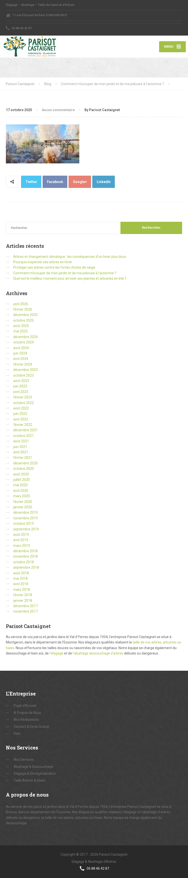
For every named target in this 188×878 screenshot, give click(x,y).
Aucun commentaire (58, 110)
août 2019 (21, 535)
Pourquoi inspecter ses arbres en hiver (42, 262)
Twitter (31, 182)
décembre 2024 (25, 337)
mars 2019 (21, 546)
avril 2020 (20, 491)
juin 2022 (20, 414)
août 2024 (21, 348)
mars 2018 (21, 589)
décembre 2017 (25, 606)
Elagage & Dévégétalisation (35, 773)
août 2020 (21, 474)
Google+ (80, 182)
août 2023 (21, 381)
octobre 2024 (23, 342)
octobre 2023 (23, 375)
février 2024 (22, 364)
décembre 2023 (25, 370)
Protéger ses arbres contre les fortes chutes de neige (54, 267)
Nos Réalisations (26, 719)
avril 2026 (20, 304)
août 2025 (21, 326)
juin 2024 (20, 353)
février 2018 (22, 595)
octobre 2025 (23, 320)
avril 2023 (20, 392)
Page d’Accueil (25, 706)
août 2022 (21, 408)
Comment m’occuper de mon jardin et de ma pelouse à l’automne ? (64, 273)
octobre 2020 (23, 469)
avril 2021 (20, 452)
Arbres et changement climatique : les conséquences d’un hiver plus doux (69, 257)
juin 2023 (20, 386)
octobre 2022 (23, 403)
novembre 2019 (25, 518)
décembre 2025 (25, 315)
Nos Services (24, 759)
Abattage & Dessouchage (33, 767)
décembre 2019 (25, 512)
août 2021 (21, 441)
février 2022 (22, 425)
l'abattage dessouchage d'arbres (98, 653)
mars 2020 (21, 496)
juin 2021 (20, 447)
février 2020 (22, 502)
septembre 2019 (26, 529)
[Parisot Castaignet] (29, 47)
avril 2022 (20, 419)
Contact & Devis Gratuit (31, 727)
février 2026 (22, 309)
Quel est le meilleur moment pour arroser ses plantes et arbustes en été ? (69, 278)
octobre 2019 (23, 523)
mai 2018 (20, 578)
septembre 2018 (26, 567)
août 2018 (21, 573)
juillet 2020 (21, 480)
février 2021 (22, 457)
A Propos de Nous (27, 713)
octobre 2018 (23, 562)
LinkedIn (104, 182)
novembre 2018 (25, 556)
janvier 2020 (22, 507)
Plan (17, 733)
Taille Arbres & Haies (29, 780)
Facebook (55, 182)
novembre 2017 (25, 611)
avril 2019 (20, 540)
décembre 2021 (25, 430)
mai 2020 (20, 485)
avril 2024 (20, 359)
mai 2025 (20, 331)
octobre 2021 (23, 436)
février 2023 (22, 397)
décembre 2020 (25, 463)
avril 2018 (20, 584)
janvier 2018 (22, 601)
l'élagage (56, 653)
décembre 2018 (25, 551)
